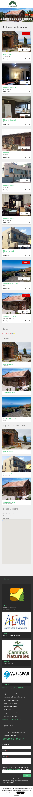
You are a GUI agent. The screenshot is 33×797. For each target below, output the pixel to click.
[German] (7, 334)
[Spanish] (14, 334)
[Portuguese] (10, 334)
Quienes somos (8, 726)
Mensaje (5, 757)
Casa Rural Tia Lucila (11, 284)
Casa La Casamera (10, 316)
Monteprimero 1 (9, 218)
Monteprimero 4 (9, 87)
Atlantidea (6, 606)
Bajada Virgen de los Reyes (12, 694)
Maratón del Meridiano (10, 706)
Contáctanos (7, 729)
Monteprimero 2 (9, 185)
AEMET (5, 634)
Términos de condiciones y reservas (14, 732)
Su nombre (6, 744)
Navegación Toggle (3, 4)
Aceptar (20, 793)
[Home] (13, 4)
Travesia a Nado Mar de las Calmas (14, 697)
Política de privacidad (10, 735)
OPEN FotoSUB (8, 710)
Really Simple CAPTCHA (13, 769)
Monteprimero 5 (9, 120)
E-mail (4, 750)
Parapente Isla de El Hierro (11, 713)
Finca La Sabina (9, 54)
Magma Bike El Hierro (10, 703)
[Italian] (9, 334)
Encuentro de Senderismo (11, 700)
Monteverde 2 (8, 251)
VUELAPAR (6, 684)
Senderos (6, 662)
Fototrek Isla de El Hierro (11, 716)
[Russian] (12, 334)
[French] (5, 334)
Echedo (6, 153)
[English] (3, 334)
